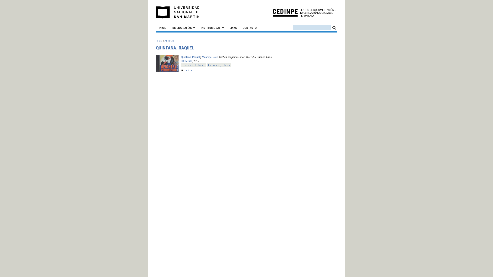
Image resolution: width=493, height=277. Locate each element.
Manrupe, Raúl (210, 57)
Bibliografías (182, 28)
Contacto (250, 28)
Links (233, 28)
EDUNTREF (186, 61)
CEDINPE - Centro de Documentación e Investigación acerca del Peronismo (304, 12)
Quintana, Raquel (190, 57)
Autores (169, 41)
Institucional (211, 28)
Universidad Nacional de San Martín (178, 12)
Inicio (163, 28)
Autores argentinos (219, 65)
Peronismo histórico (193, 65)
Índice (188, 70)
